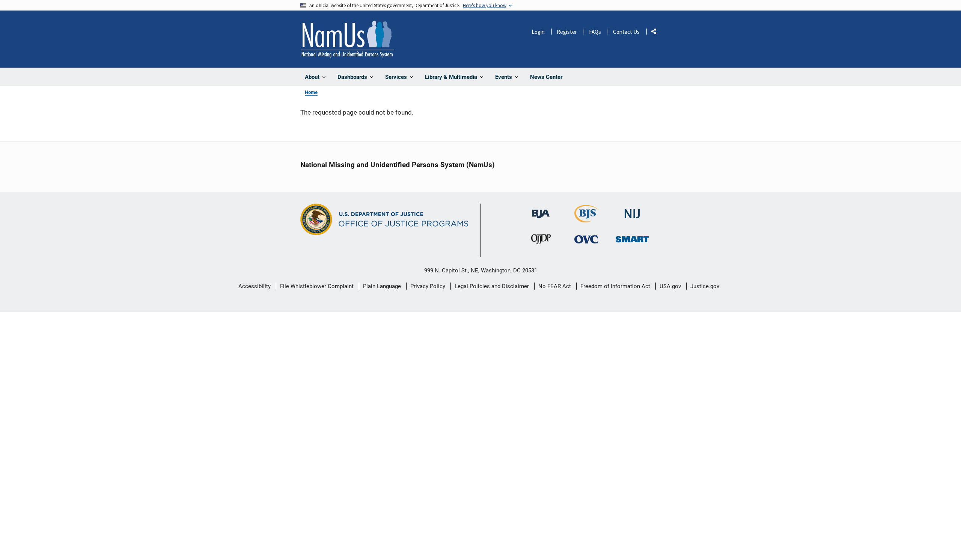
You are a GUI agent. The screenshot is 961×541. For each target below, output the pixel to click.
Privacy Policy (427, 286)
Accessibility (254, 286)
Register (567, 31)
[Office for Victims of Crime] (586, 239)
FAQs (595, 31)
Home (311, 92)
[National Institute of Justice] (632, 210)
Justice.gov (704, 286)
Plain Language (382, 286)
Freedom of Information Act (615, 286)
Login (538, 31)
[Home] (347, 39)
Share (656, 32)
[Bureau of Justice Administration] (541, 210)
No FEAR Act (554, 286)
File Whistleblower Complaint (317, 286)
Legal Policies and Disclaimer (492, 286)
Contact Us (626, 31)
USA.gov (670, 286)
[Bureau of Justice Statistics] (586, 219)
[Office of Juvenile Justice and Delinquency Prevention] (541, 241)
